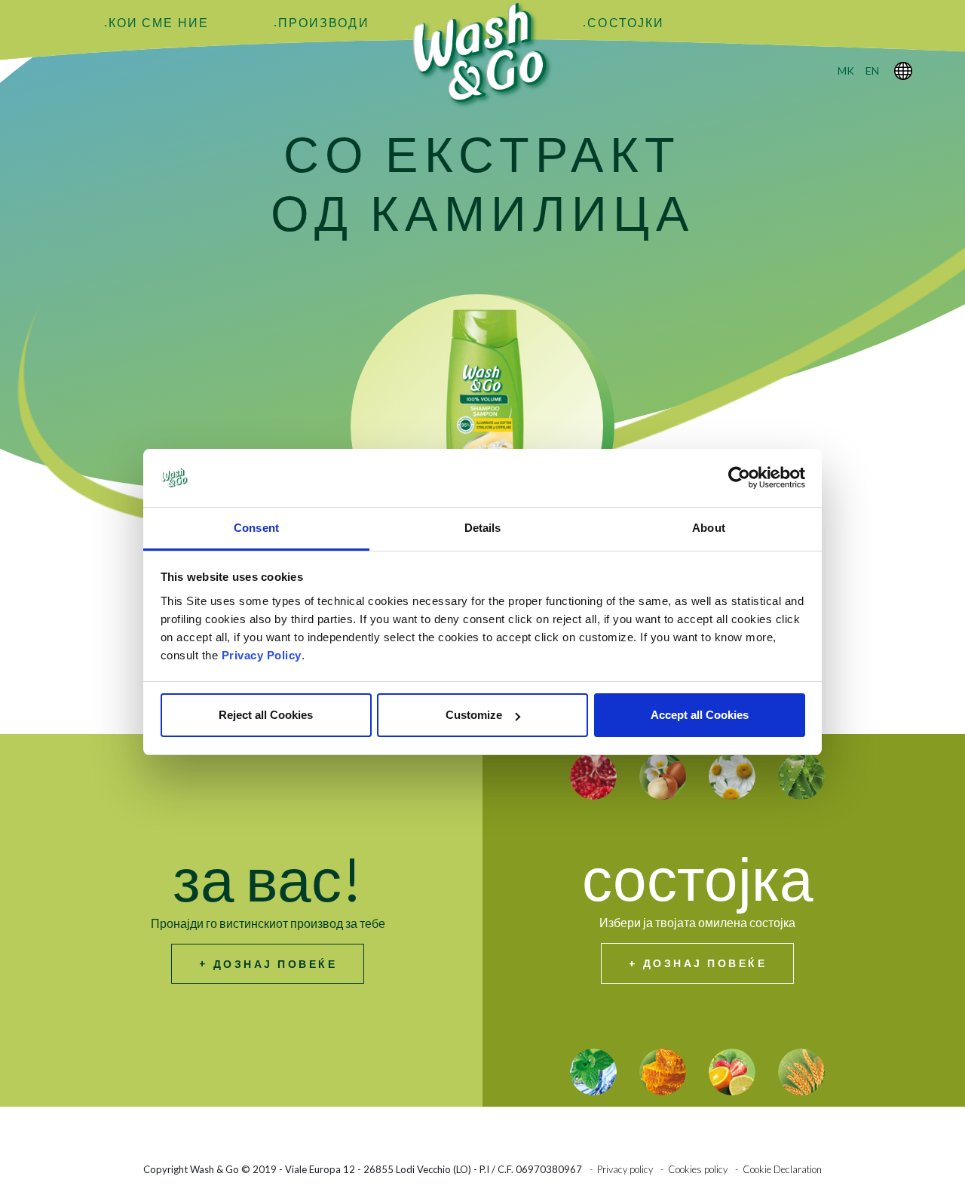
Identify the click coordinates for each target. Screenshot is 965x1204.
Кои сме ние (159, 22)
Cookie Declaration (782, 1169)
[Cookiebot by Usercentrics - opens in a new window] (739, 478)
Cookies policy (698, 1169)
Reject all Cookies (266, 714)
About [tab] (708, 527)
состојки (625, 22)
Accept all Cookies (700, 714)
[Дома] (482, 54)
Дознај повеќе (275, 963)
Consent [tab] (256, 527)
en (872, 70)
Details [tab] (482, 527)
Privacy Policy (262, 655)
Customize (474, 714)
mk (846, 70)
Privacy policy (625, 1169)
